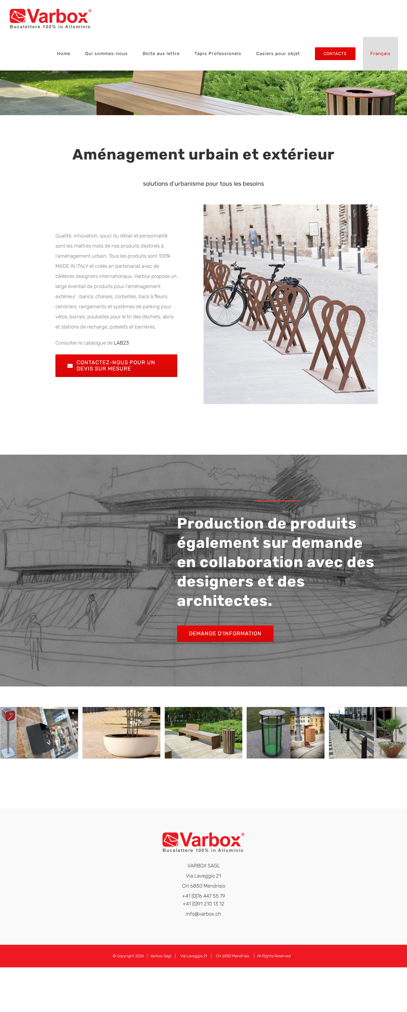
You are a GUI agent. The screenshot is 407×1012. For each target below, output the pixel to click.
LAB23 (121, 343)
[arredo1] (39, 732)
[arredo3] (204, 732)
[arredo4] (285, 732)
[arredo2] (121, 732)
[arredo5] (368, 732)
